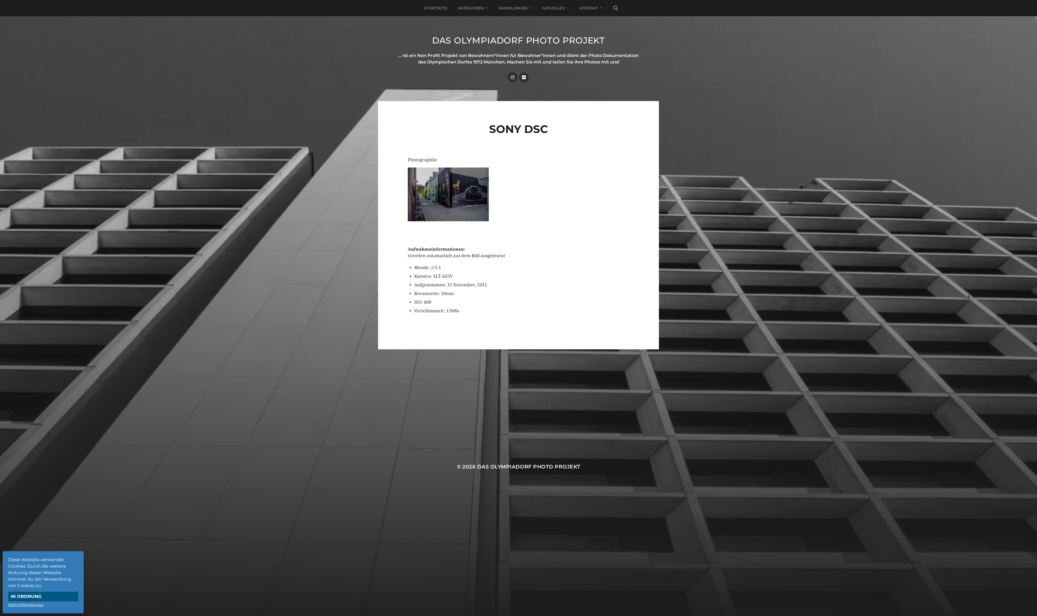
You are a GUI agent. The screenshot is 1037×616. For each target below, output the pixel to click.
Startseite (435, 8)
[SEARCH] (615, 8)
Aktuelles (553, 8)
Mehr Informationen (26, 604)
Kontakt (589, 8)
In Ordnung (26, 596)
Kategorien (471, 8)
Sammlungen (513, 8)
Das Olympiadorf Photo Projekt (518, 40)
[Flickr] (524, 77)
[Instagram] (512, 77)
